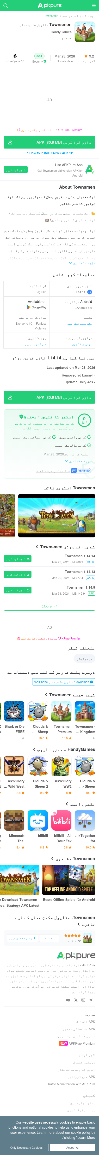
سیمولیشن (69, 16)
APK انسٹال (85, 1021)
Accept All (72, 1147)
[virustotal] (21, 416)
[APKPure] (49, 5)
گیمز (83, 16)
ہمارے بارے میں (82, 1102)
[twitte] (76, 1000)
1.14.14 (80, 292)
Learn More (86, 1137)
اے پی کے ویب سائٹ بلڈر (76, 1069)
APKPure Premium (82, 1043)
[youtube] (68, 1000)
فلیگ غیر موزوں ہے (33, 344)
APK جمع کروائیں (81, 1076)
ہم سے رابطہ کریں (81, 1110)
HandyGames (61, 31)
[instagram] (83, 1000)
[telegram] (91, 1000)
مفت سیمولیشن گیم (79, 323)
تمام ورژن (49, 605)
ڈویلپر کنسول (84, 1062)
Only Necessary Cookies (26, 1147)
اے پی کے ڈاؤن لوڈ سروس (76, 1036)
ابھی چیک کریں (82, 344)
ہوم (92, 16)
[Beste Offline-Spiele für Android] (68, 880)
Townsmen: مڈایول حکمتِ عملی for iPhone (61, 682)
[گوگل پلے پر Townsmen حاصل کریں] (36, 307)
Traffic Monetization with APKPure (71, 1084)
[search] (5, 5)
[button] (39, 58)
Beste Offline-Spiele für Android (69, 899)
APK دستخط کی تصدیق (79, 1029)
